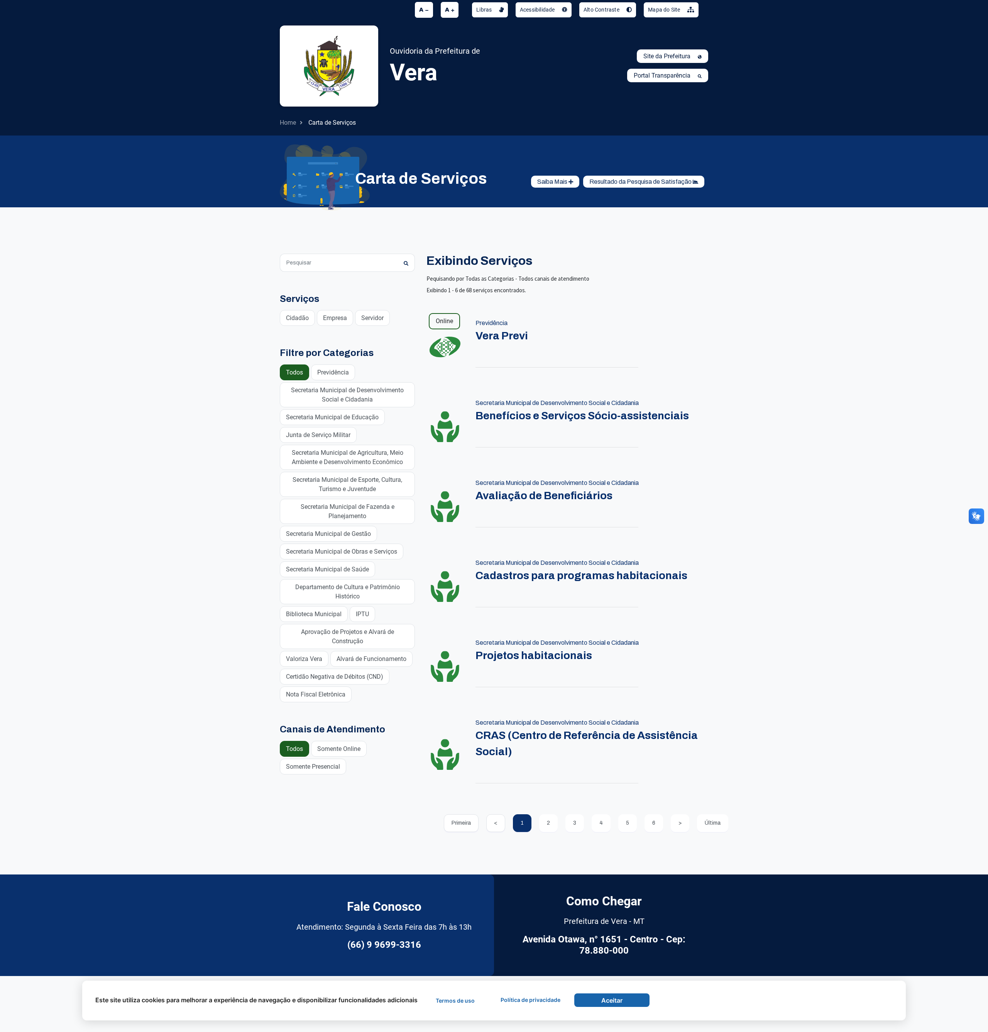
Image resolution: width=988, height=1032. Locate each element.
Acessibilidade (538, 10)
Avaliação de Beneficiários (543, 496)
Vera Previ (501, 336)
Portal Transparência (663, 75)
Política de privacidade (530, 999)
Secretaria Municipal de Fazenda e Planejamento (347, 511)
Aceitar (612, 1000)
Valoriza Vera (304, 659)
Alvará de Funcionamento (371, 659)
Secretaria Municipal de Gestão (328, 533)
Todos (294, 372)
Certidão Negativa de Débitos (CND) (334, 676)
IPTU (362, 614)
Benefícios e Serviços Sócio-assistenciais (582, 416)
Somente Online (338, 748)
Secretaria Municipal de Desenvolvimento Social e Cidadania (347, 394)
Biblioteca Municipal (314, 614)
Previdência (333, 372)
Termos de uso (455, 1000)
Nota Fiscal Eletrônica (315, 694)
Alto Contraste (602, 10)
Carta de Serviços (332, 122)
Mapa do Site (665, 10)
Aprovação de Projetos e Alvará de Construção (347, 636)
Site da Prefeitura (667, 56)
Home (288, 122)
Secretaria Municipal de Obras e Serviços (341, 551)
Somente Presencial (313, 766)
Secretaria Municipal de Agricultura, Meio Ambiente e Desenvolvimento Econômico (347, 457)
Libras (484, 10)
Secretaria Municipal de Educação (332, 417)
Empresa (335, 318)
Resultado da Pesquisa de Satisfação (641, 181)
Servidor (372, 318)
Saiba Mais (552, 181)
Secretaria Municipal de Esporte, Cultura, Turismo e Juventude (347, 484)
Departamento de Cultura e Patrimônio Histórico (347, 591)
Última (713, 823)
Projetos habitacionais (533, 655)
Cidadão (297, 318)
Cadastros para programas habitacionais (581, 575)
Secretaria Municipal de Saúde (327, 569)
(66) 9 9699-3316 (384, 944)
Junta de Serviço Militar (318, 435)
